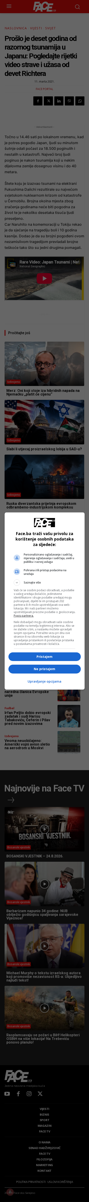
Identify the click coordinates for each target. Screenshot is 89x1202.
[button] (45, 582)
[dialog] (45, 601)
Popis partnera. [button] (24, 616)
